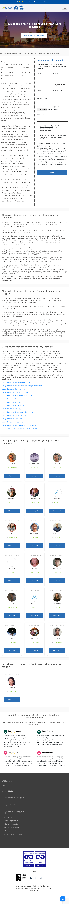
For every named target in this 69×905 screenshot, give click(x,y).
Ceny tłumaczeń (9, 805)
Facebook (20, 834)
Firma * (39, 90)
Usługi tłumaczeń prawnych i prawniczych (17, 415)
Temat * (55, 82)
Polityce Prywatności (54, 158)
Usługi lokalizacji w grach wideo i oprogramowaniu (20, 429)
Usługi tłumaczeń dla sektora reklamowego (17, 412)
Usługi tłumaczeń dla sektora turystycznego (17, 396)
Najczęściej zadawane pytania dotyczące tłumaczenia (14, 813)
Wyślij (52, 172)
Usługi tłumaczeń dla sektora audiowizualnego (18, 399)
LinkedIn (12, 834)
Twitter (6, 834)
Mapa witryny (8, 817)
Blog (5, 808)
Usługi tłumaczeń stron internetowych (15, 392)
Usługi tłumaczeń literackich (12, 419)
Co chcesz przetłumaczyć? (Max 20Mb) (49, 107)
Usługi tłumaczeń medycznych (13, 422)
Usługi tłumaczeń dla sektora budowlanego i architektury (22, 386)
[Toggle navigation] (64, 8)
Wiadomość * (41, 114)
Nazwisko (56, 73)
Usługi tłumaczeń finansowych (13, 405)
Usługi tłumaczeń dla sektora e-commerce (17, 382)
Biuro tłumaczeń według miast (14, 798)
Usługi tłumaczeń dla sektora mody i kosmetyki (19, 425)
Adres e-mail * (41, 82)
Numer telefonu (57, 90)
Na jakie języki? (42, 98)
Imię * (39, 73)
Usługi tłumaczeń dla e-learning (13, 389)
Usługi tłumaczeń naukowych (12, 402)
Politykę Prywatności (46, 127)
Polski (4, 785)
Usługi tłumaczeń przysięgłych (13, 409)
